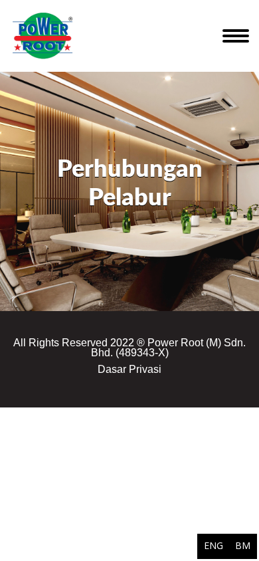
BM (242, 545)
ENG (213, 545)
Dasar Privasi (129, 369)
